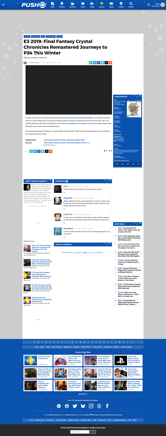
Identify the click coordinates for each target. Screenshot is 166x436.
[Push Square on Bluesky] (83, 406)
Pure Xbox (50, 420)
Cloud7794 (67, 214)
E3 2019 (27, 36)
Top (36, 347)
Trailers (59, 36)
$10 (139, 164)
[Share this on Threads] (106, 62)
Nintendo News (86, 420)
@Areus (66, 201)
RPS (134, 420)
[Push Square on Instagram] (91, 406)
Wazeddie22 (68, 228)
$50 (128, 164)
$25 (133, 164)
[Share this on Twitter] (102, 62)
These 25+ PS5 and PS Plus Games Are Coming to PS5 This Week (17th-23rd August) (41, 248)
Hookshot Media (54, 415)
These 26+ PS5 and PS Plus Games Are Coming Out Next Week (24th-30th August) (42, 262)
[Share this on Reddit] (110, 62)
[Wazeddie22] (58, 234)
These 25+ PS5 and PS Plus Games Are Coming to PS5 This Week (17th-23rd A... (129, 246)
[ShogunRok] (58, 204)
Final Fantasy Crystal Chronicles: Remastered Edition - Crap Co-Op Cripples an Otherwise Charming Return (126, 152)
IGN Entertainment (71, 415)
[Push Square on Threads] (99, 406)
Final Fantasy (51, 36)
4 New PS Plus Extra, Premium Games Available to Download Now (42, 299)
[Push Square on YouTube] (66, 406)
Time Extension (61, 420)
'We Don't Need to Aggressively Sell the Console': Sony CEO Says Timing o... (128, 302)
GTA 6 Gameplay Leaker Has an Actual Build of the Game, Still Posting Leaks (129, 238)
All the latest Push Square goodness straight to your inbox (83, 428)
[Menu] (3, 4)
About (42, 347)
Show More (82, 394)
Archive (116, 347)
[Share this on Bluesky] (94, 62)
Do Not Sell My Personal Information (111, 415)
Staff (48, 347)
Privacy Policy (86, 347)
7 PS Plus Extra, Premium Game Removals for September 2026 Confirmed (41, 274)
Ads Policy (107, 347)
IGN (95, 420)
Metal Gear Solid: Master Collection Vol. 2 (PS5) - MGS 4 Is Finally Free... (129, 294)
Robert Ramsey (34, 62)
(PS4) (64, 140)
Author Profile (34, 206)
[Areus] (58, 192)
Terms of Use (97, 347)
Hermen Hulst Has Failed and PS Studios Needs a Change (128, 262)
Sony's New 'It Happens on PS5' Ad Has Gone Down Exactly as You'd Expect (128, 278)
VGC (109, 420)
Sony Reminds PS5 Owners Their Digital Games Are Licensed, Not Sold (129, 230)
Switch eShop (118, 113)
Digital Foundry (74, 420)
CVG (129, 420)
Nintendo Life (39, 420)
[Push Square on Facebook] (107, 406)
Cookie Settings (126, 347)
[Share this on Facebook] (98, 62)
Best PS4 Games (49, 145)
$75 (123, 164)
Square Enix (35, 36)
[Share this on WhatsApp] (90, 62)
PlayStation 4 (117, 109)
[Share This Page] (148, 4)
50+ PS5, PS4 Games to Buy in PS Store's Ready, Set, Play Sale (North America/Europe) (42, 287)
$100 (117, 164)
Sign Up (157, 6)
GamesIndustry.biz (119, 420)
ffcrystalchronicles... (119, 157)
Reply (44, 206)
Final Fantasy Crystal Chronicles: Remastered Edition (73, 118)
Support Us (67, 347)
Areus (65, 186)
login (85, 252)
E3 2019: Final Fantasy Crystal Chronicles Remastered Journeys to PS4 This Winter (65, 47)
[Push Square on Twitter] (74, 406)
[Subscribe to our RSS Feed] (58, 406)
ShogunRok (67, 198)
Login (152, 6)
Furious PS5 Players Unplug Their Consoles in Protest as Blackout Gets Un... (129, 270)
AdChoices (95, 415)
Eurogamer (102, 420)
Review (67, 143)
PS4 (43, 36)
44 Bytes (86, 415)
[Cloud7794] (58, 220)
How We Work (57, 347)
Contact (76, 347)
